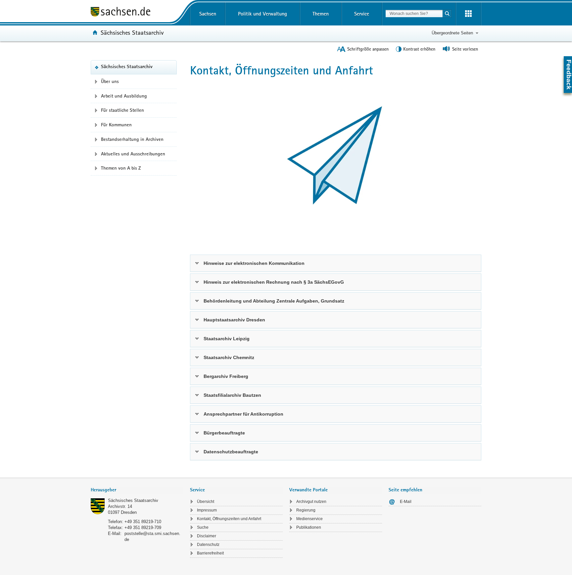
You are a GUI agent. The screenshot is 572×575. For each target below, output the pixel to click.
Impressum (207, 510)
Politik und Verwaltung (262, 14)
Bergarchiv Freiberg (226, 376)
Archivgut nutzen (311, 501)
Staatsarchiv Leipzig (227, 338)
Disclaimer (206, 536)
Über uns (110, 81)
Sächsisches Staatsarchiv (132, 32)
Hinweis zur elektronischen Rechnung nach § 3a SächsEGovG (274, 282)
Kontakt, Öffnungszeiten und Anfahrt (229, 518)
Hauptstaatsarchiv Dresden (234, 319)
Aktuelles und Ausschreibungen (133, 154)
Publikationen (308, 527)
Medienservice (309, 518)
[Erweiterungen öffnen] (468, 13)
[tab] (137, 490)
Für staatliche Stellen (122, 110)
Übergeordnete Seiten (452, 32)
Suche (203, 527)
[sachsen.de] (137, 13)
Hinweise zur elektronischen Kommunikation (254, 263)
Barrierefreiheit (210, 553)
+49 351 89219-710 (142, 521)
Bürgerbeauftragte (224, 432)
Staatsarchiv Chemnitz (229, 357)
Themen (320, 14)
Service (361, 14)
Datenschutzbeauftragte (231, 451)
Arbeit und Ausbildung (124, 96)
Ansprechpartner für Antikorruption (243, 414)
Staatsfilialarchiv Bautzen (232, 395)
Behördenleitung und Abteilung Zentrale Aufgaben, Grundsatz (274, 301)
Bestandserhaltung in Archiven (132, 139)
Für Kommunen (116, 125)
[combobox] (414, 14)
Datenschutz (208, 544)
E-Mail (405, 501)
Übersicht (205, 501)
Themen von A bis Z (121, 168)
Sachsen (207, 14)
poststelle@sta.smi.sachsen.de (152, 536)
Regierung (305, 510)
